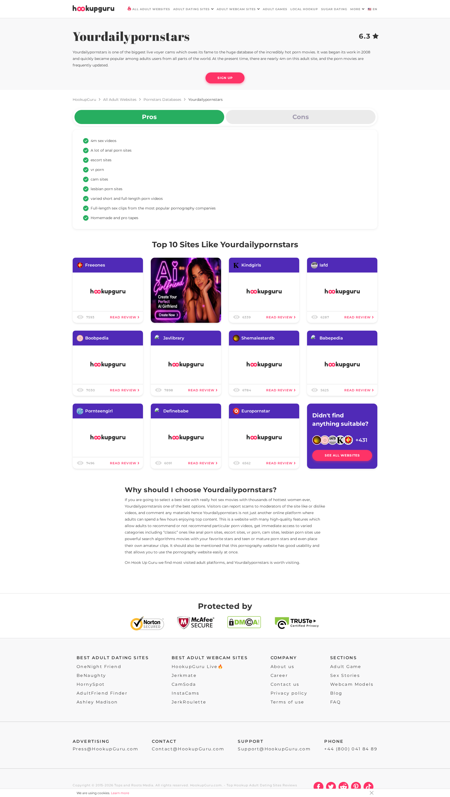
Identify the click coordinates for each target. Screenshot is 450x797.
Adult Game (345, 666)
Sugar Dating (334, 9)
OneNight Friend (99, 666)
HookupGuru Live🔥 (197, 666)
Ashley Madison (97, 702)
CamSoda (184, 684)
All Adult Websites (151, 9)
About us (283, 666)
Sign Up (225, 78)
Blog (336, 693)
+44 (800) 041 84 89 (350, 748)
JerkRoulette (189, 702)
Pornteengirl (99, 411)
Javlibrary (173, 338)
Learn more (120, 793)
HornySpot (91, 684)
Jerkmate (184, 675)
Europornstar (255, 411)
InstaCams (185, 693)
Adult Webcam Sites (236, 9)
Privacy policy (289, 693)
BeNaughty (91, 675)
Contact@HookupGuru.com (188, 748)
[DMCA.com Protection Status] (244, 624)
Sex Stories (345, 675)
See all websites (342, 455)
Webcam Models (351, 684)
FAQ (335, 702)
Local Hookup (304, 9)
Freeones (95, 265)
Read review (123, 317)
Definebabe (176, 411)
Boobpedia (97, 338)
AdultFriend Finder (102, 693)
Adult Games (275, 9)
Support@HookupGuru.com (274, 748)
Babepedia (331, 338)
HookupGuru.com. (206, 785)
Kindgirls (251, 265)
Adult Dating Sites (191, 9)
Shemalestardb (257, 338)
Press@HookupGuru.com (105, 748)
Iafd (324, 265)
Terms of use (287, 702)
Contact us (285, 684)
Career (279, 675)
